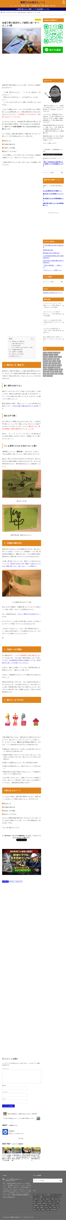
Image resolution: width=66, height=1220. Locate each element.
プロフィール (17, 5)
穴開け (60, 369)
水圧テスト (50, 367)
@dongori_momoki (7, 1180)
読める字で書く (17, 345)
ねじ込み (50, 352)
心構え (44, 365)
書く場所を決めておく (18, 343)
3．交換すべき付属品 (16, 351)
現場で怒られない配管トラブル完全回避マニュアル (33, 9)
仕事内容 (50, 359)
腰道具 (52, 371)
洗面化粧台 (57, 367)
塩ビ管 (54, 361)
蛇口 (61, 371)
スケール (51, 354)
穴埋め (56, 369)
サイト (4, 1098)
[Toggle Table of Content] (31, 338)
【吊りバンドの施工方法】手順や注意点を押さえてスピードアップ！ (52, 322)
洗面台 (44, 369)
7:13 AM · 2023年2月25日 (9, 1197)
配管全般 (23, 5)
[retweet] (30, 1197)
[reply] (28, 1197)
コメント (5, 1068)
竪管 (44, 371)
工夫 (59, 363)
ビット (59, 356)
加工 (58, 359)
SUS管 (45, 352)
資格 (44, 373)
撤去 (49, 365)
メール (4, 1092)
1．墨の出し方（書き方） (17, 341)
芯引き (56, 371)
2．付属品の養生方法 (16, 349)
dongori (11, 1131)
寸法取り (55, 363)
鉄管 (56, 373)
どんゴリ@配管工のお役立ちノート (11, 1179)
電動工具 (61, 373)
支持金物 (53, 365)
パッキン (51, 356)
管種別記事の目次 (48, 250)
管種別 (27, 5)
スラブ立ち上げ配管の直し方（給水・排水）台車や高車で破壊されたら (52, 330)
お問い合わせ (53, 5)
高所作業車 (49, 375)
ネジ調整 (45, 356)
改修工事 (6, 881)
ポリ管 (44, 359)
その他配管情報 (34, 5)
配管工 (52, 373)
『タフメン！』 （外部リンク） (52, 270)
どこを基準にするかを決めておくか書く (23, 347)
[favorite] (31, 1197)
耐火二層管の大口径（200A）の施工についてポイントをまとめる (52, 338)
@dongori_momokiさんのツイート (53, 292)
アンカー (45, 354)
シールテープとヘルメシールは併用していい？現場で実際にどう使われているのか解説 (52, 305)
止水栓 (44, 367)
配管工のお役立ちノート (33, 2)
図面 (50, 361)
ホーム (11, 5)
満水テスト (50, 369)
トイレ (56, 354)
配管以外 (47, 5)
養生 (44, 375)
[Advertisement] (21, 68)
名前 (4, 1085)
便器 (55, 359)
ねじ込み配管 (57, 352)
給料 (48, 371)
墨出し (58, 361)
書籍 (43, 5)
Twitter (21, 1138)
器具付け (13, 881)
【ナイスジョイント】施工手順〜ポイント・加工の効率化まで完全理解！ (52, 313)
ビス (56, 356)
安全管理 (45, 363)
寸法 (50, 363)
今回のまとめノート (16, 356)
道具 (39, 5)
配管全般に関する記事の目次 (51, 253)
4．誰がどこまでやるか (17, 354)
